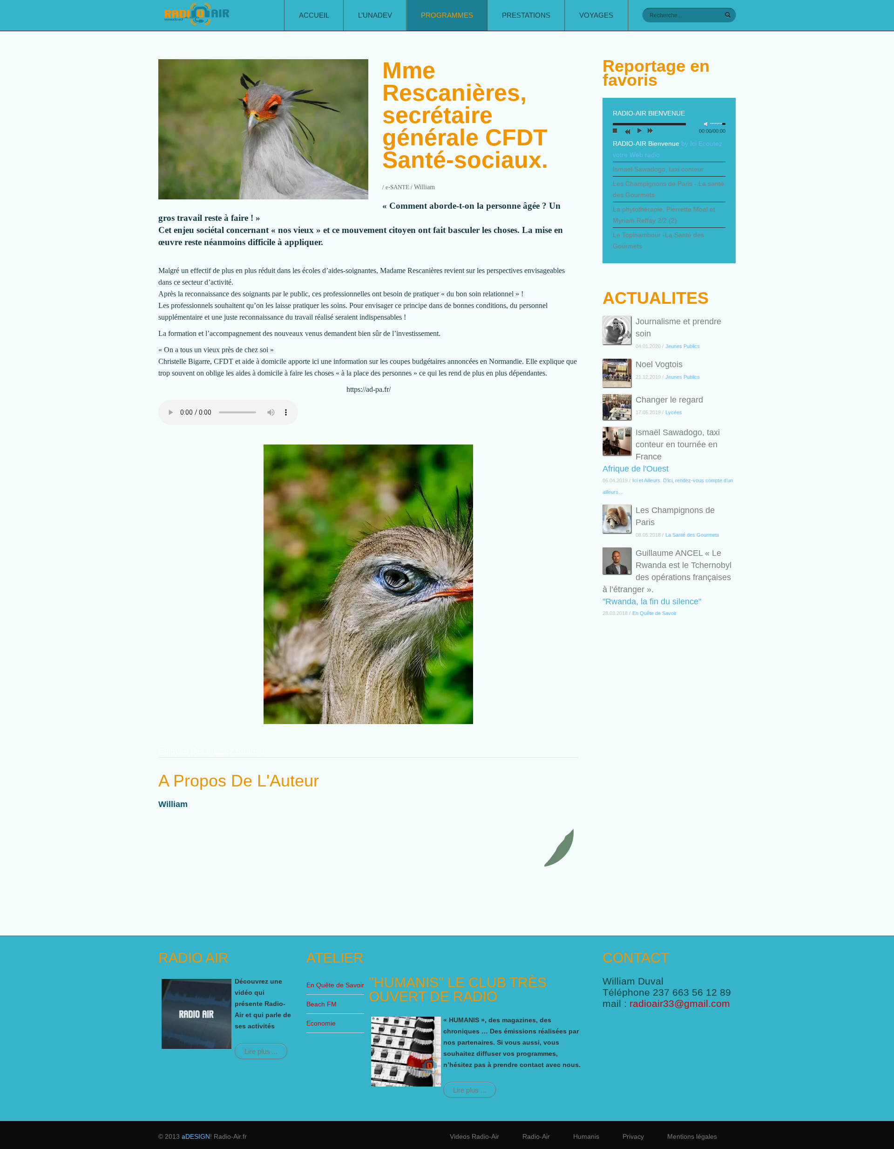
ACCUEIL (314, 15)
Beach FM (321, 1004)
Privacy (633, 1136)
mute (707, 124)
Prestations (526, 15)
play (638, 132)
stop (615, 132)
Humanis (586, 1136)
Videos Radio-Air (474, 1136)
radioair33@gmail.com (680, 1003)
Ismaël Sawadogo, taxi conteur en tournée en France (678, 444)
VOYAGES (596, 15)
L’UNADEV (375, 15)
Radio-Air (536, 1136)
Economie (321, 1023)
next (650, 132)
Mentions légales (692, 1136)
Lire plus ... (261, 1051)
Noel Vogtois (659, 364)
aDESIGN (196, 1136)
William (424, 187)
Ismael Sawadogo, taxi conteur (658, 169)
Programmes (447, 15)
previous (626, 132)
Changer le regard (669, 399)
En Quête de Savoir (335, 985)
